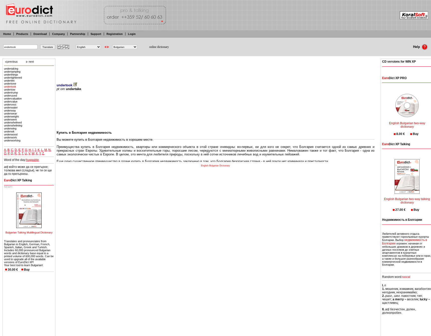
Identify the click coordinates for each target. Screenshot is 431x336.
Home (7, 33)
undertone (10, 83)
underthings (11, 74)
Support (96, 33)
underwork (10, 137)
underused (10, 95)
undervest (10, 104)
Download (40, 33)
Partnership (77, 33)
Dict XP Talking (18, 180)
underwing (10, 128)
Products (22, 33)
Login (132, 33)
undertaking (11, 68)
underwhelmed (13, 122)
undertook (10, 86)
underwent (10, 119)
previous (12, 61)
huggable (32, 160)
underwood (10, 134)
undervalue (10, 101)
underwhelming (13, 125)
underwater (11, 107)
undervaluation (13, 98)
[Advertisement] (215, 67)
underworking (12, 140)
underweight (11, 116)
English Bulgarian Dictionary (215, 165)
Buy (27, 269)
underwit (9, 131)
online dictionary (159, 47)
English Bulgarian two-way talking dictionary (407, 200)
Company (58, 33)
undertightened (13, 77)
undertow (9, 89)
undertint (9, 80)
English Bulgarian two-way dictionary (407, 124)
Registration (115, 33)
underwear (10, 113)
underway (10, 110)
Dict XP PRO (394, 78)
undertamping (12, 71)
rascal (406, 277)
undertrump (11, 92)
